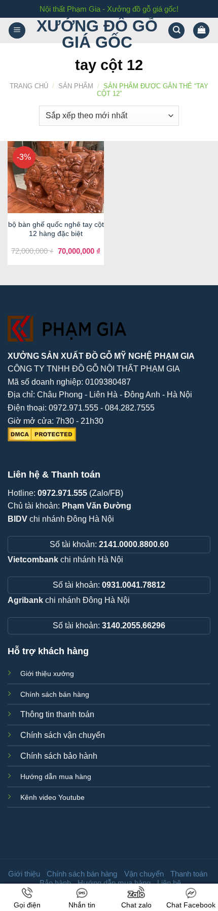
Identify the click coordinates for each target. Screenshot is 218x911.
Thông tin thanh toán (57, 714)
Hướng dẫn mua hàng (55, 776)
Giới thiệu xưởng (47, 673)
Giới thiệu (24, 873)
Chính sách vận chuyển (62, 735)
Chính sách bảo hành (58, 756)
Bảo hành (55, 883)
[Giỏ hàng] (201, 30)
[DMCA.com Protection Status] (42, 433)
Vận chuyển (144, 873)
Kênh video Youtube (52, 797)
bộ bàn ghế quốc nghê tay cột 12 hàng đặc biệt (56, 229)
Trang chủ (29, 86)
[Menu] (17, 30)
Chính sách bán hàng (54, 694)
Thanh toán (188, 873)
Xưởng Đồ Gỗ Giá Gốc (97, 34)
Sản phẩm (75, 86)
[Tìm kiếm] (176, 30)
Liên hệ (169, 883)
